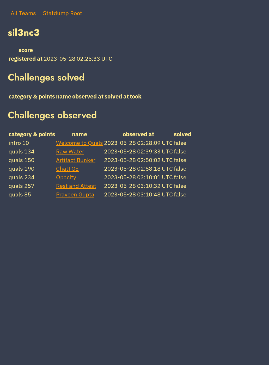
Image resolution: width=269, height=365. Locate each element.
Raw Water (70, 151)
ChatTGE (67, 168)
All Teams (23, 13)
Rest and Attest (76, 185)
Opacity (66, 177)
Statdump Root (62, 13)
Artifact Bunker (75, 160)
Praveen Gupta (75, 194)
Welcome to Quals (79, 142)
